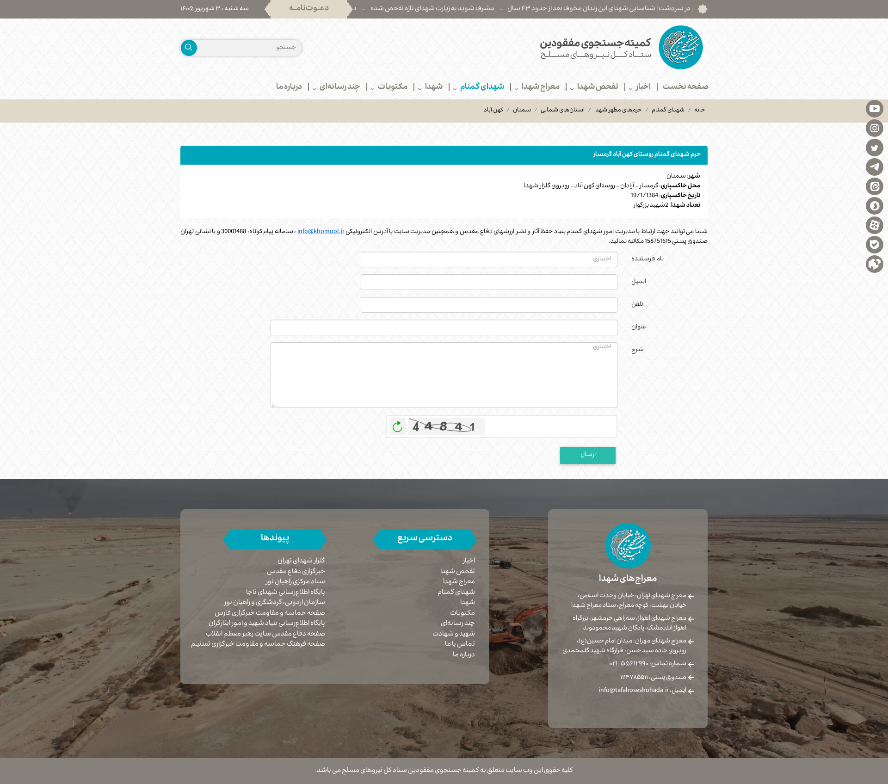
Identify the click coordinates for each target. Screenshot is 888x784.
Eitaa (874, 186)
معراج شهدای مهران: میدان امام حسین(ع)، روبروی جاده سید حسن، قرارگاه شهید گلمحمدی (624, 646)
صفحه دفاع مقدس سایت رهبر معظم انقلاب (265, 635)
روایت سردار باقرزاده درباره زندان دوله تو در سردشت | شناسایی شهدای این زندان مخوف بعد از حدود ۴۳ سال (682, 9)
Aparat (874, 225)
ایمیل (638, 282)
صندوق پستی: (653, 678)
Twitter (874, 147)
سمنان (522, 110)
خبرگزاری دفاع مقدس (296, 572)
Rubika (874, 263)
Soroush (874, 205)
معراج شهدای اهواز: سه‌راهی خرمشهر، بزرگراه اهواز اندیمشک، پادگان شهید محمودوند (629, 624)
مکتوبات (462, 613)
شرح (637, 350)
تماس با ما (460, 644)
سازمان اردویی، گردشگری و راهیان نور (274, 603)
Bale (874, 244)
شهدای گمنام (668, 110)
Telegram (874, 166)
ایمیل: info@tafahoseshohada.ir (642, 691)
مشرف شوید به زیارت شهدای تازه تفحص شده (462, 9)
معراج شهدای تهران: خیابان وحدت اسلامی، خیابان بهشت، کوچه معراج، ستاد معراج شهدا (628, 601)
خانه (699, 110)
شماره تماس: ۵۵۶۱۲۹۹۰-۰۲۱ (647, 664)
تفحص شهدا (457, 572)
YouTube (874, 108)
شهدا (467, 603)
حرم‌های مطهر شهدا (618, 110)
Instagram (874, 127)
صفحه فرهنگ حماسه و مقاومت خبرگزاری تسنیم (258, 645)
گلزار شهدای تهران (301, 561)
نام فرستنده (647, 259)
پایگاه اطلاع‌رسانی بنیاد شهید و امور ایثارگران (267, 624)
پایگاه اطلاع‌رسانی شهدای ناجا (285, 593)
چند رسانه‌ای (458, 624)
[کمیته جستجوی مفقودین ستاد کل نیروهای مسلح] (579, 47)
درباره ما (464, 655)
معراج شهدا (459, 582)
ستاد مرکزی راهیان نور (295, 582)
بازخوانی (397, 424)
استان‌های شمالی (563, 110)
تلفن (637, 305)
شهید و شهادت (453, 634)
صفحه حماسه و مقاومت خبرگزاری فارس (270, 614)
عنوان (639, 327)
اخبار (469, 561)
